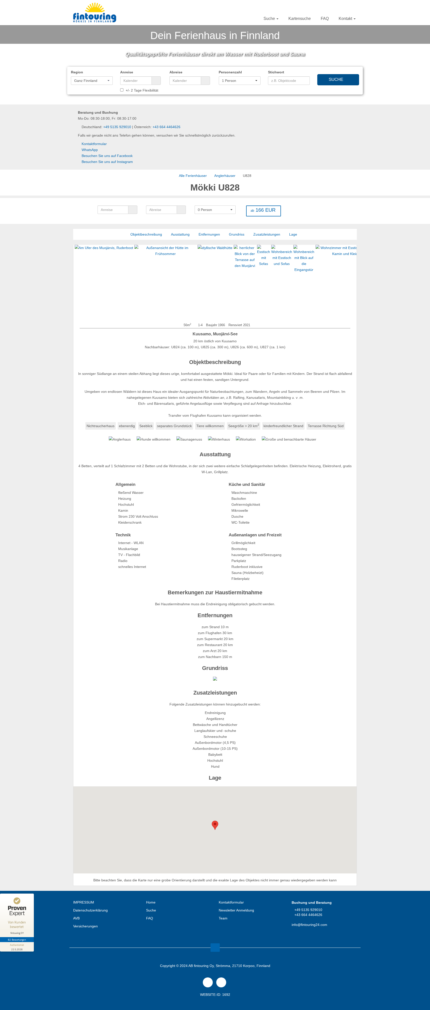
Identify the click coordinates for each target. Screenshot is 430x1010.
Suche (270, 18)
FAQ (325, 18)
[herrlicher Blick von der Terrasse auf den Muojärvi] (223, 282)
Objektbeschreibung (146, 234)
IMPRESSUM (83, 902)
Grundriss (236, 234)
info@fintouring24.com (309, 925)
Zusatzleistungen (266, 234)
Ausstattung (180, 234)
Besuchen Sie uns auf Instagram (107, 162)
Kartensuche (299, 18)
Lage (293, 234)
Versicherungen (85, 926)
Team (223, 918)
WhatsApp (90, 150)
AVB (76, 918)
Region (77, 72)
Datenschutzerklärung (90, 910)
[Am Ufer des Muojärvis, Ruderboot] (82, 282)
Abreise (175, 72)
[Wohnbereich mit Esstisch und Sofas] (260, 282)
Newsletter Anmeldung (236, 910)
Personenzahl (230, 72)
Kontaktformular (94, 144)
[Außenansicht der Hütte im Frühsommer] (144, 282)
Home (151, 902)
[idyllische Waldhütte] (193, 282)
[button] (92, 80)
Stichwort (276, 72)
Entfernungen (209, 234)
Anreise (126, 72)
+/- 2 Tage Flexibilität (141, 90)
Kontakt (346, 18)
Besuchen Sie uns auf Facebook (107, 156)
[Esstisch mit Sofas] (242, 282)
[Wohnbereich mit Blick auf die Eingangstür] (282, 282)
